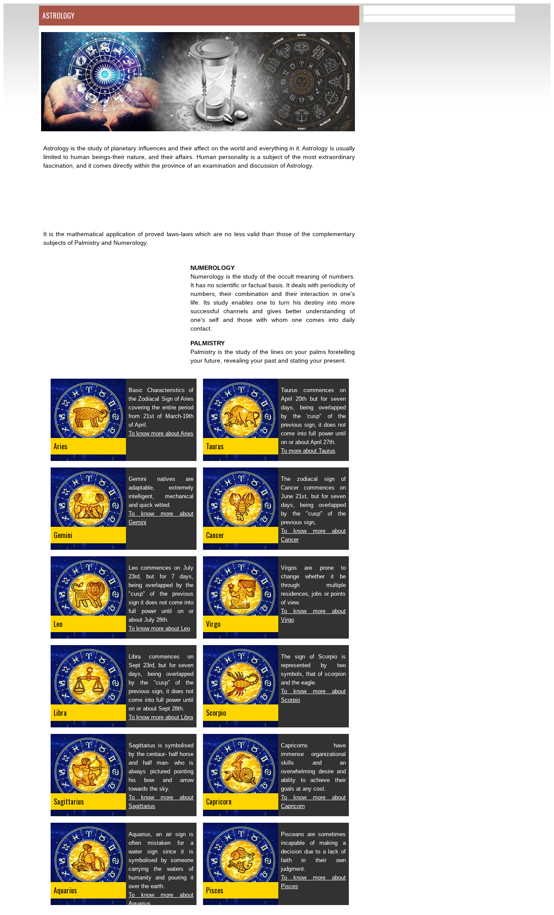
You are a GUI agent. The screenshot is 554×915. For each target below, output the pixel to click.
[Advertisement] (196, 199)
